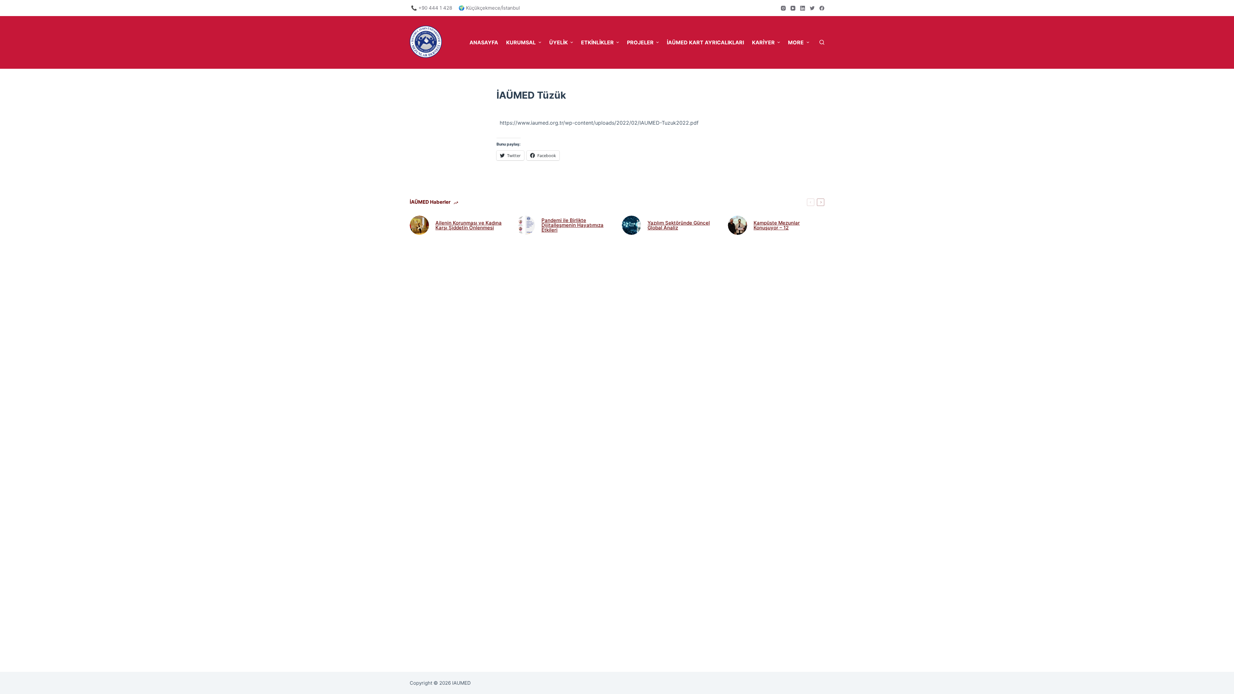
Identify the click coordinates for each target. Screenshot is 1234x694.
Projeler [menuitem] (640, 42)
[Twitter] (812, 8)
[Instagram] (783, 8)
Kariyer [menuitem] (763, 42)
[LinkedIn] (802, 8)
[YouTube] (793, 8)
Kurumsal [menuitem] (521, 42)
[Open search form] (821, 42)
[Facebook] (821, 8)
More (796, 42)
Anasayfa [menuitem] (483, 42)
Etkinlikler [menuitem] (597, 42)
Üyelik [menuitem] (558, 42)
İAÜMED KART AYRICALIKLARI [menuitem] (705, 42)
